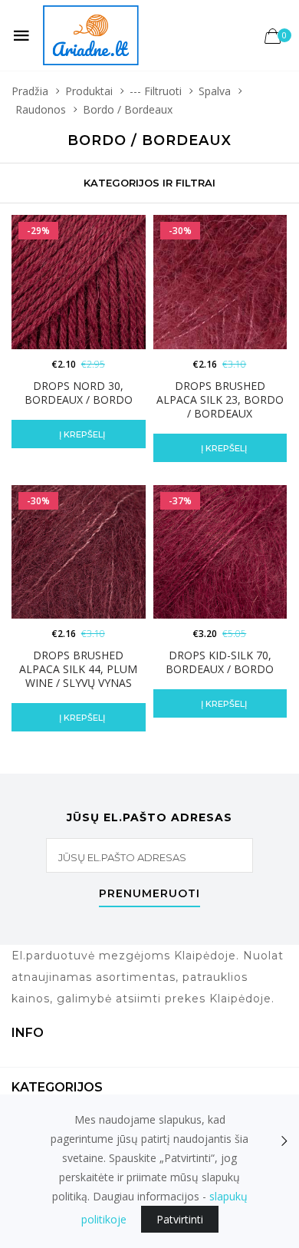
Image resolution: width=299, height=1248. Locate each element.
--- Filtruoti (156, 91)
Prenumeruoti (149, 894)
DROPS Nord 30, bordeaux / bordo (79, 392)
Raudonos (40, 109)
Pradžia (30, 91)
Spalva (215, 91)
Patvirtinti (179, 1219)
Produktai (89, 91)
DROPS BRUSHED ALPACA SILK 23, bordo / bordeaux (220, 399)
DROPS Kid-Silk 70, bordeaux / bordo (220, 662)
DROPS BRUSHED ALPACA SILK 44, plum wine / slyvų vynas (78, 669)
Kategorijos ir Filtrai (149, 183)
